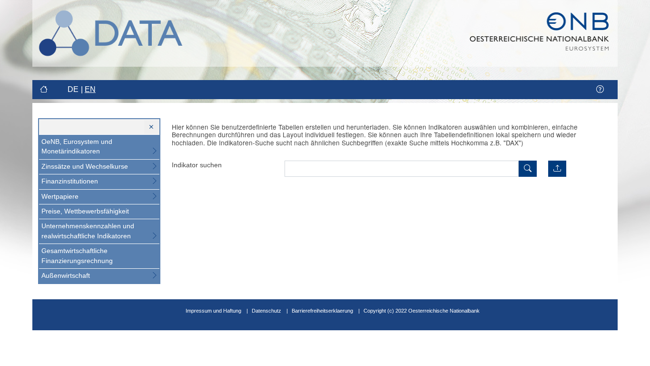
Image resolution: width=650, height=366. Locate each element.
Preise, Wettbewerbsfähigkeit (85, 211)
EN (90, 89)
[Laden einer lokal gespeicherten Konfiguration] (557, 169)
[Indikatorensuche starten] (528, 169)
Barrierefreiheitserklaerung (322, 311)
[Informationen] (600, 89)
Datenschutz (266, 311)
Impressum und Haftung (213, 311)
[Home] (45, 89)
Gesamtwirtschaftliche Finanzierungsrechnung (77, 255)
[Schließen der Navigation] (151, 127)
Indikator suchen (197, 165)
